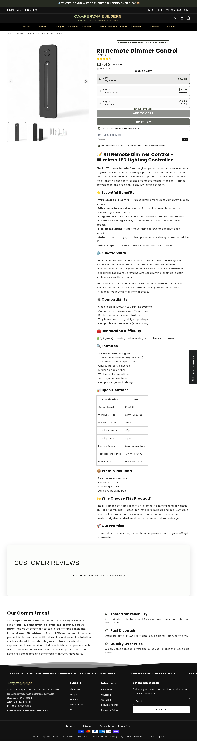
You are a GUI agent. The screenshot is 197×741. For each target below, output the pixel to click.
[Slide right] (86, 81)
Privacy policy (83, 736)
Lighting (20, 33)
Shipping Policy (109, 710)
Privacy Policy (72, 726)
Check (185, 139)
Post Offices (159, 146)
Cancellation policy (156, 736)
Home (9, 33)
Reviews (74, 699)
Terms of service (99, 736)
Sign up (161, 709)
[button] (175, 18)
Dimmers (31, 33)
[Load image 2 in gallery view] (38, 132)
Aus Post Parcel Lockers (140, 146)
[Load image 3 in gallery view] (59, 132)
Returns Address (110, 704)
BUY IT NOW (143, 122)
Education (107, 689)
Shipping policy (116, 736)
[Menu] (8, 18)
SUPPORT (183, 10)
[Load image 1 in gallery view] (17, 132)
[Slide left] (11, 81)
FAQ (35, 10)
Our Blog (106, 699)
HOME (11, 10)
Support (74, 694)
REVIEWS (169, 10)
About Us (75, 689)
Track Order (77, 704)
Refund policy (68, 736)
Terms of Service (107, 726)
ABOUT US (24, 10)
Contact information (135, 736)
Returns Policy (124, 726)
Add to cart (143, 113)
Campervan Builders (49, 737)
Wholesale (107, 694)
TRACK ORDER (150, 10)
